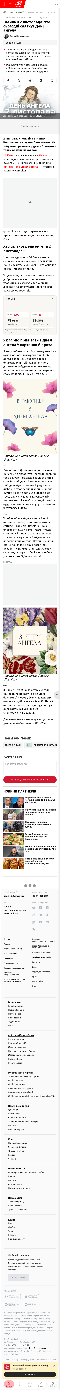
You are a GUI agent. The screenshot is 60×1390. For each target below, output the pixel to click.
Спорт (11, 1219)
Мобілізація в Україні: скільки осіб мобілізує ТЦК (31, 1096)
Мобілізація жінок (17, 1084)
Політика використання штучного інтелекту (14, 980)
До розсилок (18, 1277)
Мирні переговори (17, 1047)
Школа (11, 1176)
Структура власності (41, 972)
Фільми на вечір (16, 1151)
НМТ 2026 (12, 1180)
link (34, 907)
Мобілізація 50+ (15, 1080)
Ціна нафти (13, 1110)
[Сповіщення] (56, 4)
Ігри (34, 986)
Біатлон (12, 1235)
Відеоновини (14, 1018)
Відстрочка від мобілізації (20, 1092)
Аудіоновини (14, 1021)
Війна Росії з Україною (21, 1035)
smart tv (12, 1304)
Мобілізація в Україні (20, 1072)
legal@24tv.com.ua (37, 1348)
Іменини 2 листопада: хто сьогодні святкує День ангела (41, 12)
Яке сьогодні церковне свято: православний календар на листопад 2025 (28, 235)
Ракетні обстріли (16, 1039)
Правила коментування (42, 953)
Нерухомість (15, 1198)
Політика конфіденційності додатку (43, 940)
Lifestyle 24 (8, 12)
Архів (34, 977)
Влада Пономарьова (20, 36)
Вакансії (35, 967)
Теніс (10, 1231)
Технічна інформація (41, 957)
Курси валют (14, 1113)
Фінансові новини (17, 1117)
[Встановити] (30, 1370)
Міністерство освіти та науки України (26, 1172)
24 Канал (9, 155)
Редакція (8, 944)
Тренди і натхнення (17, 1209)
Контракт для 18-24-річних (21, 1088)
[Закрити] (54, 1366)
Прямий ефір (14, 1014)
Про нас (7, 939)
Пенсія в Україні (16, 1129)
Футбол (11, 1227)
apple (32, 1296)
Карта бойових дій (17, 1043)
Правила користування (14, 968)
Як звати (45, 155)
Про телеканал (10, 954)
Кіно (10, 1139)
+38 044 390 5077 (40, 896)
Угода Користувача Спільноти (40, 947)
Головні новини (16, 1006)
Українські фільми (17, 1147)
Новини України (16, 1010)
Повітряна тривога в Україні (21, 1051)
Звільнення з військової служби (23, 1076)
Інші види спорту (16, 1239)
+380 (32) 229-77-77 (20, 1345)
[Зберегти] (52, 80)
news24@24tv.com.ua (14, 896)
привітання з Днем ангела (20, 166)
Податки (12, 1125)
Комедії (11, 1155)
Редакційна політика (13, 949)
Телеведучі (8, 958)
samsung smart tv (32, 1304)
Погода (11, 1025)
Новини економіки (18, 1106)
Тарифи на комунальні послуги (23, 1121)
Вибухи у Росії (15, 1059)
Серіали (12, 1159)
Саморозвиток (15, 1184)
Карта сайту (37, 981)
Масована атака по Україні (21, 1055)
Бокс (10, 1223)
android (12, 1296)
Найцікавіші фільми (18, 1143)
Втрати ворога (15, 1063)
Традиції (20, 12)
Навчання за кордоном (19, 1188)
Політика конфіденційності (12, 974)
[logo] (18, 4)
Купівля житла (15, 1205)
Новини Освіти (16, 1168)
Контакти (36, 962)
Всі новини (14, 1002)
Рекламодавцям (11, 963)
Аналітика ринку (16, 1202)
